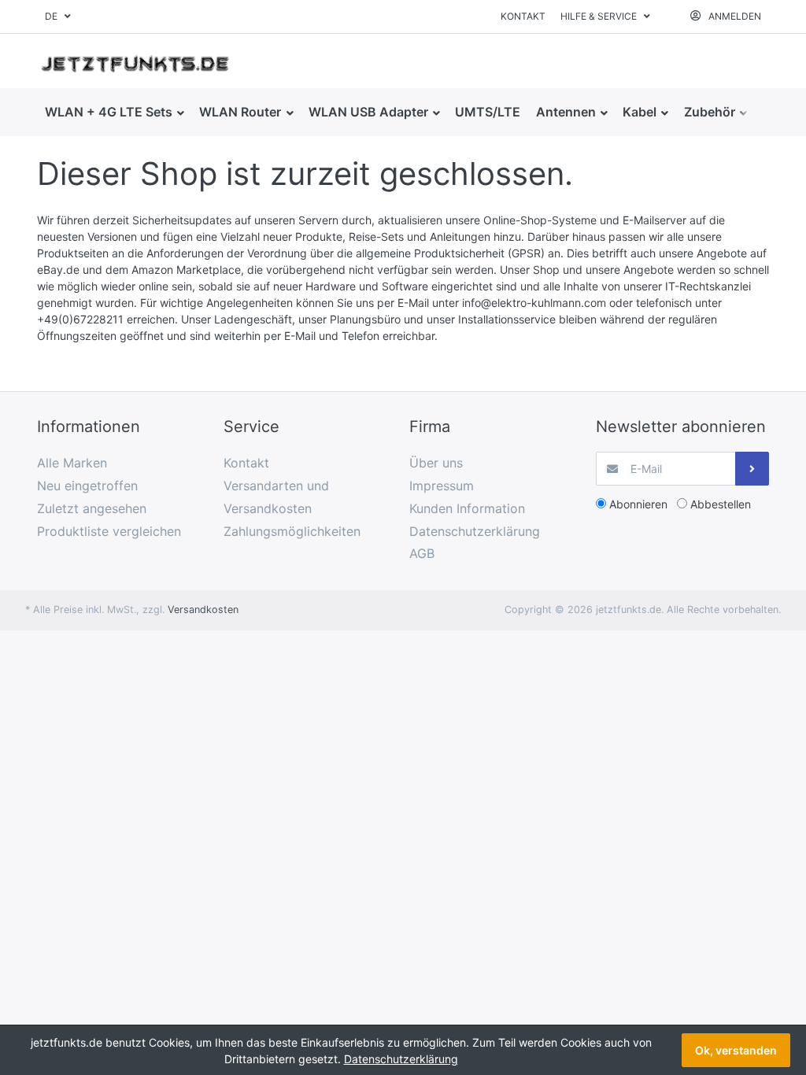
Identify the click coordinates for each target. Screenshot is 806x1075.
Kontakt (523, 16)
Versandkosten (203, 609)
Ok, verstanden (736, 1050)
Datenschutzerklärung (401, 1059)
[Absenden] (752, 469)
